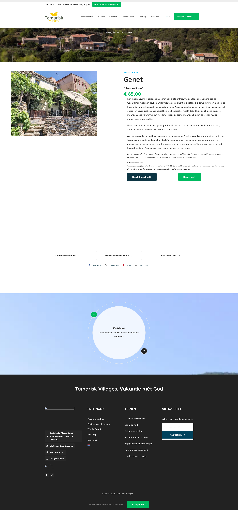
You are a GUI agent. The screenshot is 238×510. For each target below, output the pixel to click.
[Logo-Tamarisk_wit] (59, 408)
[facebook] (47, 475)
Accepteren (138, 504)
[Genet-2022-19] (60, 103)
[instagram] (52, 475)
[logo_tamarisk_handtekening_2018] (54, 12)
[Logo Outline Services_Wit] (50, 466)
